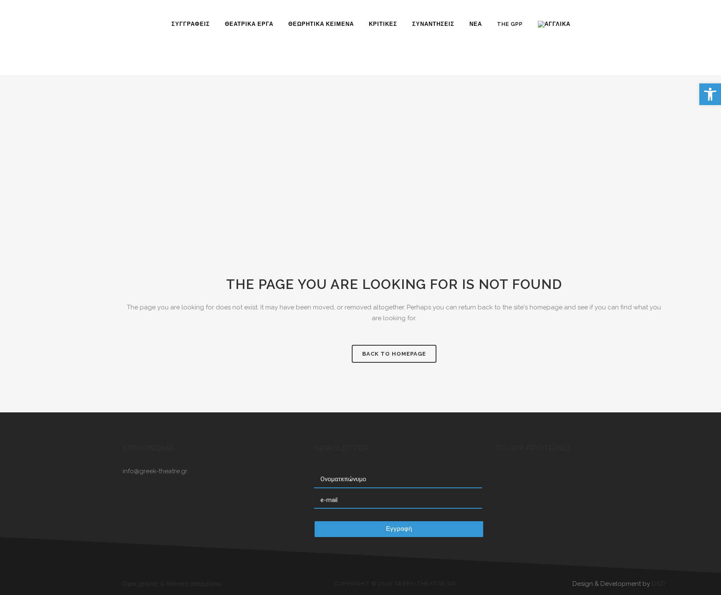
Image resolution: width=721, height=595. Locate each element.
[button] (710, 94)
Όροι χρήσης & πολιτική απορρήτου (172, 583)
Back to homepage (394, 354)
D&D (658, 583)
